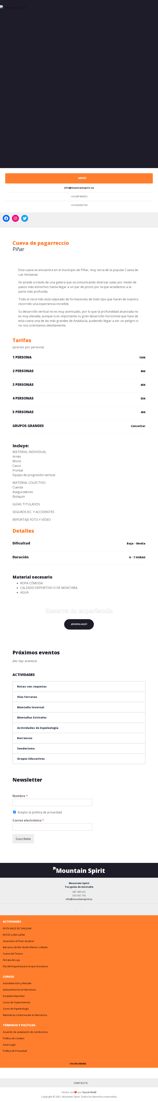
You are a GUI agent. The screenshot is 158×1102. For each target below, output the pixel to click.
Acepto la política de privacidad (40, 812)
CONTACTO (80, 1083)
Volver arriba (78, 1063)
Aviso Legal (9, 1044)
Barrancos (24, 738)
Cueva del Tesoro (13, 953)
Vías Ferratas (27, 697)
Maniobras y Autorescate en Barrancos (25, 1015)
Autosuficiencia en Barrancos (19, 989)
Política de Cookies (13, 1038)
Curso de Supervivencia (16, 1002)
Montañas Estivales (32, 717)
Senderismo (26, 748)
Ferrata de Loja (11, 960)
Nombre (20, 796)
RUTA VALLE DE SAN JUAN (17, 928)
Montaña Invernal (30, 707)
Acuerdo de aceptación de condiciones (25, 1032)
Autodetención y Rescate (17, 983)
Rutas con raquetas (32, 686)
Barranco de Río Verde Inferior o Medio (25, 947)
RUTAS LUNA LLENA (14, 934)
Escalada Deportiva (13, 996)
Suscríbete (23, 839)
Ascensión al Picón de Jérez (18, 941)
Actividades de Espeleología (37, 728)
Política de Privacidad (15, 1051)
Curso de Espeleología (16, 1008)
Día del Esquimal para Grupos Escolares (25, 966)
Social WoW (89, 1092)
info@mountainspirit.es (79, 899)
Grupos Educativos (31, 758)
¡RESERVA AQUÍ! (79, 624)
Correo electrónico (28, 820)
